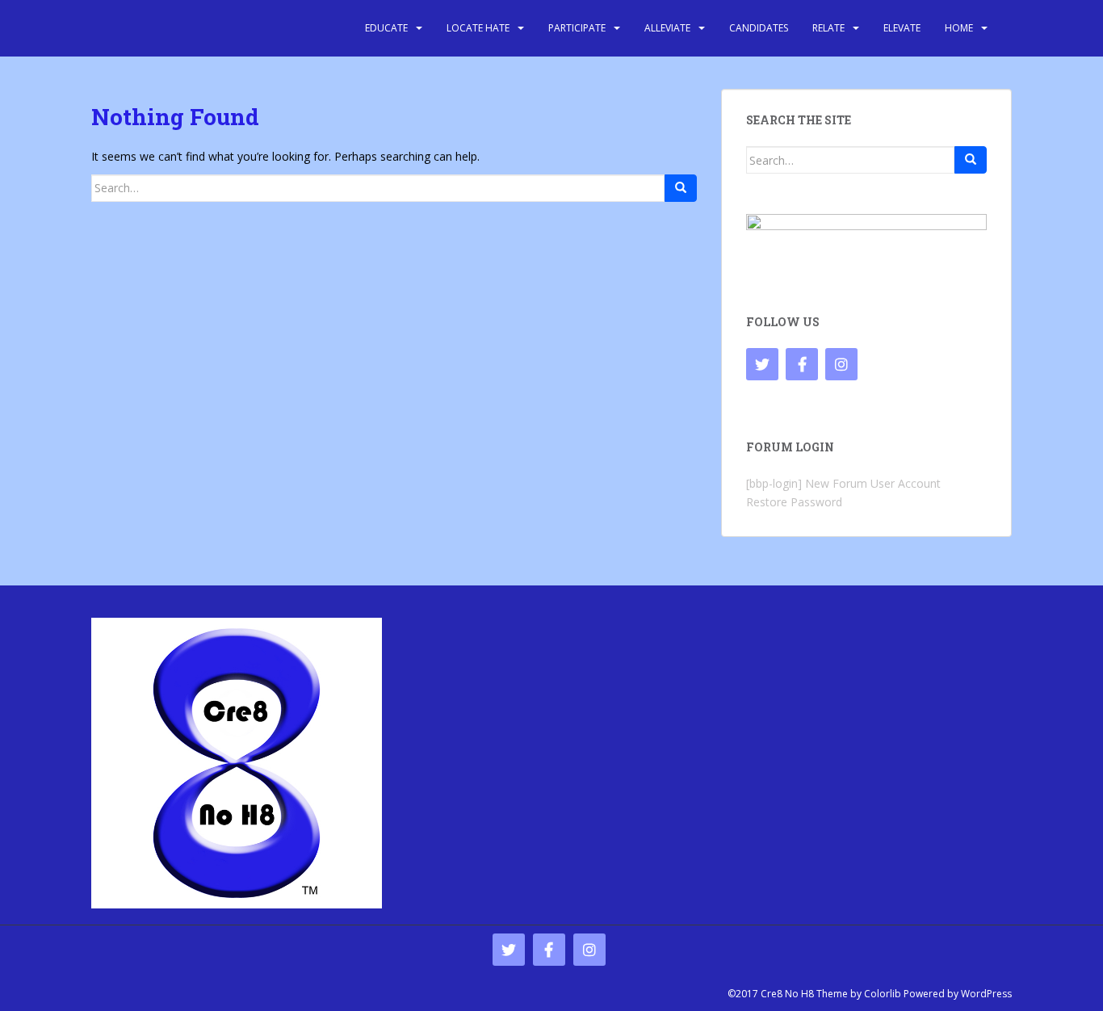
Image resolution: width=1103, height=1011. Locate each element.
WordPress (986, 994)
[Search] (681, 188)
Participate (577, 28)
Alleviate (667, 28)
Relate (828, 28)
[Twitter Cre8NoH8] (762, 364)
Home (959, 28)
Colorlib (882, 994)
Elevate (902, 28)
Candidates (758, 28)
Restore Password (794, 502)
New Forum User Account (873, 483)
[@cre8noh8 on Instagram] (841, 364)
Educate (386, 28)
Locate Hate (478, 28)
